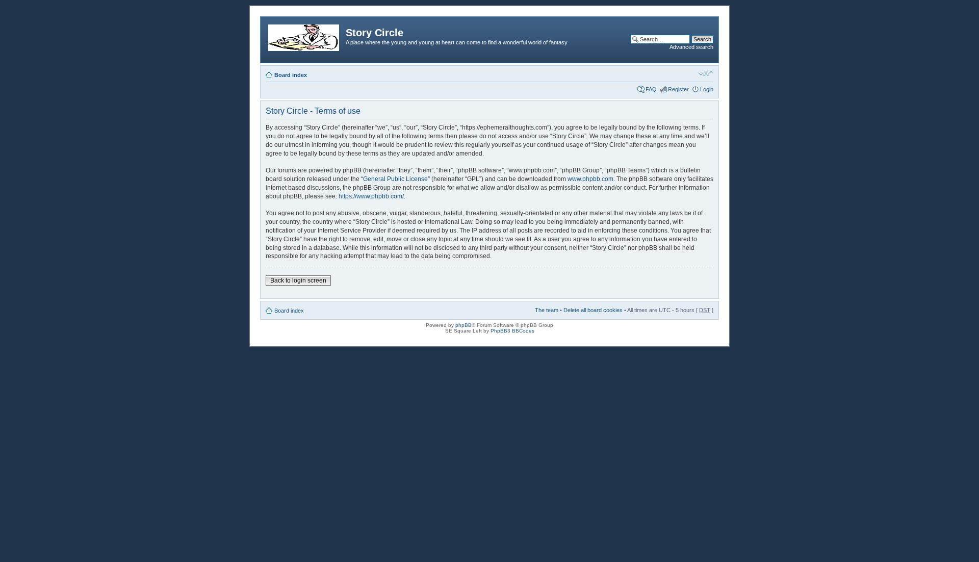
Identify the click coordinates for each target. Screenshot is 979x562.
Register (678, 89)
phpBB (463, 325)
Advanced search (691, 47)
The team (546, 310)
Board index (290, 75)
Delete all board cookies (593, 310)
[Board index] (304, 35)
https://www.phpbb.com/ (371, 196)
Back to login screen (298, 280)
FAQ (651, 89)
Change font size (706, 73)
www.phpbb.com (590, 179)
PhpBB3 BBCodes (512, 331)
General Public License (395, 179)
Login (706, 89)
